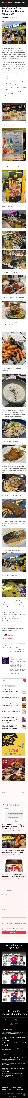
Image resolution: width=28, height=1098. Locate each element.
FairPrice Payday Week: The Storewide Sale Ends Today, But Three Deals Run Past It (10, 719)
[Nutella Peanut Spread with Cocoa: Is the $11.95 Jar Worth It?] (24, 705)
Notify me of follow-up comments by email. (13, 928)
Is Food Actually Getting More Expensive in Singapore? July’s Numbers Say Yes (10, 691)
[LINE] (23, 42)
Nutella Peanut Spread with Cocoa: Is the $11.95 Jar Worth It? (11, 704)
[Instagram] (15, 1020)
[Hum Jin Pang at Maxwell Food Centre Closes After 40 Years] (24, 699)
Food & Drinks (5, 17)
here (12, 630)
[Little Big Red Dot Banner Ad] (14, 769)
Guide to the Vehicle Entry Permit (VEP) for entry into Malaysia (7, 795)
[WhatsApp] (9, 42)
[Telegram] (20, 42)
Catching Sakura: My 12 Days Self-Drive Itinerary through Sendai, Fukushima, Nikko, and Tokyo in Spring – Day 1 (21, 797)
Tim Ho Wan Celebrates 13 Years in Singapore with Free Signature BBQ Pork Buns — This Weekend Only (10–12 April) (13, 650)
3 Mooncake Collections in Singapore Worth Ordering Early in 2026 (11, 711)
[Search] (24, 680)
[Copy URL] (16, 42)
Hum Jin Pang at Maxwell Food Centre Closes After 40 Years (10, 698)
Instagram (20, 1020)
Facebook (10, 1020)
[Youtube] (11, 1023)
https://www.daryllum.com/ (16, 659)
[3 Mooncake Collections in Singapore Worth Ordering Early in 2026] (24, 711)
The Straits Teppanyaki (9, 638)
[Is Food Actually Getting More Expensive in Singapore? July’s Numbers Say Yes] (24, 691)
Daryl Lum (12, 657)
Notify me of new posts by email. (11, 930)
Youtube (16, 1023)
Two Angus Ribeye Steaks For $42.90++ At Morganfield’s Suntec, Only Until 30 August (10, 726)
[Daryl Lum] (5, 665)
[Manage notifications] (24, 1094)
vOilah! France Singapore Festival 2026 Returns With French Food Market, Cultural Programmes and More (14, 643)
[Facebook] (13, 42)
